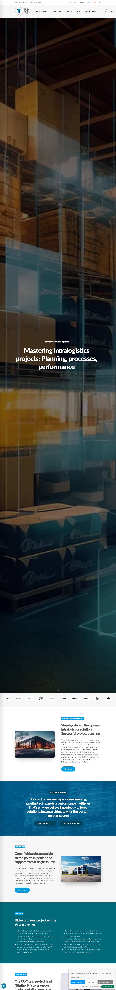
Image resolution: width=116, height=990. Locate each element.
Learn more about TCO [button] (45, 823)
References (70, 11)
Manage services (75, 977)
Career (78, 11)
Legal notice (100, 986)
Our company (73, 2)
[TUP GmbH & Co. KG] (22, 11)
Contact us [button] (68, 769)
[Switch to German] (96, 2)
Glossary (89, 2)
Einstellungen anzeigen (105, 982)
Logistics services (56, 11)
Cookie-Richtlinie (85, 986)
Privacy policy (93, 986)
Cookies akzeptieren (78, 982)
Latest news (81, 2)
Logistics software (41, 11)
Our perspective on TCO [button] (71, 823)
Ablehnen (91, 982)
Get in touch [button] (22, 890)
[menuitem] (74, 2)
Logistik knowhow (90, 11)
